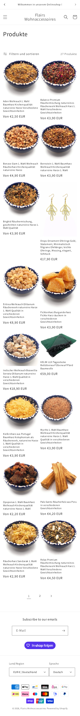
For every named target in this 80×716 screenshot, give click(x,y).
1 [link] (29, 596)
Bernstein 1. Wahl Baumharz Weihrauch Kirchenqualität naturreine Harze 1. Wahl (56, 166)
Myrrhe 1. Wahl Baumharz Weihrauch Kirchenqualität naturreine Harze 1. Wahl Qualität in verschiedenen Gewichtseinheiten (55, 436)
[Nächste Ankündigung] (75, 4)
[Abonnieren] (63, 631)
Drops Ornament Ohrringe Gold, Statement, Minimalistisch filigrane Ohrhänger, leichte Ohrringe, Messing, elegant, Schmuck (58, 247)
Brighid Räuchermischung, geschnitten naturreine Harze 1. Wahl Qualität (21, 224)
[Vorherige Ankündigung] (4, 4)
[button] (5, 17)
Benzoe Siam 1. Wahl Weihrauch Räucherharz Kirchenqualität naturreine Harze (20, 166)
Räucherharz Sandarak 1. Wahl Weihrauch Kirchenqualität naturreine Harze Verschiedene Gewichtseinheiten (20, 566)
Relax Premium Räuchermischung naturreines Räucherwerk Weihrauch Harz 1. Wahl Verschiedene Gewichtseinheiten (57, 566)
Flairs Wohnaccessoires (33, 708)
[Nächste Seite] (51, 596)
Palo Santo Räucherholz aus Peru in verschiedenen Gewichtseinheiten (58, 505)
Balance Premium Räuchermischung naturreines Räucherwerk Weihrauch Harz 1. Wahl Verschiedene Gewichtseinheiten (57, 106)
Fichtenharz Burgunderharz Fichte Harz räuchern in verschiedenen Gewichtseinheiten (55, 317)
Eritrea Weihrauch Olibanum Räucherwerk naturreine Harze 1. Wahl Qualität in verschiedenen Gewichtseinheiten (20, 310)
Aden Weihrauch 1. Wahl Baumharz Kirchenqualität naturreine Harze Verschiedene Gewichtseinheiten (20, 106)
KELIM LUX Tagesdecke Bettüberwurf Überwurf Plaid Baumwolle (56, 365)
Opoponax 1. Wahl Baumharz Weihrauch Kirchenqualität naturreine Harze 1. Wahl (19, 505)
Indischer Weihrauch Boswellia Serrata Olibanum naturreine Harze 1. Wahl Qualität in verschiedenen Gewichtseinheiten (20, 377)
